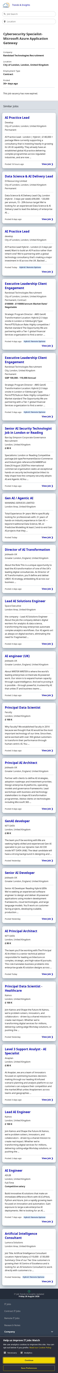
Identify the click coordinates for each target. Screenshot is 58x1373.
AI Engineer (13, 1170)
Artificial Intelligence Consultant (21, 1236)
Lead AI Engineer (17, 1112)
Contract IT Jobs (12, 1311)
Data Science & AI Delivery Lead (29, 176)
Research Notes (12, 1325)
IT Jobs (7, 1304)
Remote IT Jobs (12, 1318)
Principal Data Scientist (22, 707)
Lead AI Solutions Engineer (25, 601)
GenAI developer (17, 821)
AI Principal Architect (21, 931)
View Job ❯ (47, 164)
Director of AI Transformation (27, 550)
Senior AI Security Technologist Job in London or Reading (28, 430)
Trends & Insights (21, 5)
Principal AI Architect (21, 763)
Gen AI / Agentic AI (19, 498)
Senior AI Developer (20, 873)
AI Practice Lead (17, 118)
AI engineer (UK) (17, 656)
